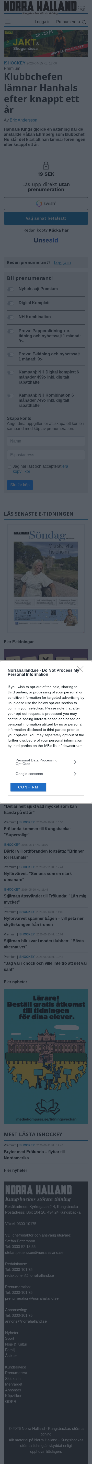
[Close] (82, 671)
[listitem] (46, 761)
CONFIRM (28, 787)
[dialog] (46, 732)
